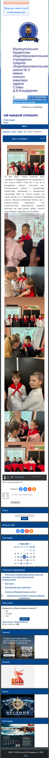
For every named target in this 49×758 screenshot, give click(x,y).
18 (34, 557)
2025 (14, 132)
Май (20, 132)
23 (27, 560)
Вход (6, 122)
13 (18, 557)
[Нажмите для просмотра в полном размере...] (27, 175)
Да (7, 611)
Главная (6, 132)
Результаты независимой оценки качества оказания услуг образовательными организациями (22, 577)
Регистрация (9, 120)
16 (27, 557)
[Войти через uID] (21, 489)
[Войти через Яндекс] (30, 489)
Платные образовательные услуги (20, 592)
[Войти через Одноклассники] (34, 489)
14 (21, 557)
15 (25, 132)
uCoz (26, 755)
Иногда (9, 613)
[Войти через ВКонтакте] (25, 489)
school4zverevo (19, 477)
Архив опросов (21, 622)
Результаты (7, 622)
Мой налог (9, 584)
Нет (7, 616)
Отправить (15, 502)
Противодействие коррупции (18, 587)
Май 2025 (24, 544)
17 (31, 557)
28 (21, 563)
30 (27, 563)
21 (21, 560)
